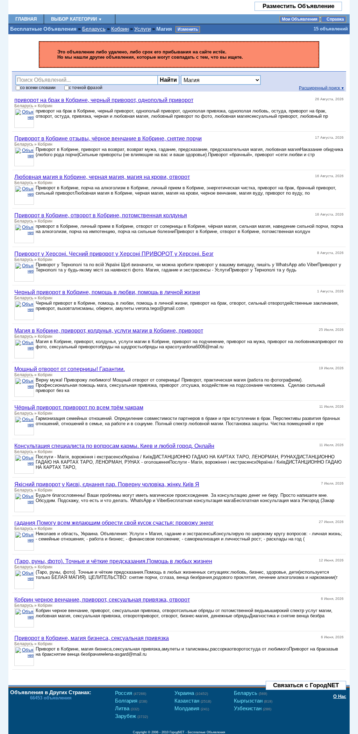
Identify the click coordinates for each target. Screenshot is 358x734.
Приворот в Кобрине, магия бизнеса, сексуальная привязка (91, 638)
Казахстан (192, 701)
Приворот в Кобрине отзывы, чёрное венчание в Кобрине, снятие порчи (108, 138)
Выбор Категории (76, 19)
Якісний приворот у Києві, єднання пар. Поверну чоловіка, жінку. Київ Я (106, 484)
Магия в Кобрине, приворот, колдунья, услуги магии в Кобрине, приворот (108, 331)
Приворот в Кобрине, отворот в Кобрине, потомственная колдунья (100, 215)
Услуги (142, 29)
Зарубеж (131, 716)
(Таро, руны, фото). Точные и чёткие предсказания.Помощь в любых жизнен (113, 561)
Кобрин (120, 29)
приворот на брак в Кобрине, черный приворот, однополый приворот (103, 100)
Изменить (188, 29)
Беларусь (94, 29)
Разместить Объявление (298, 6)
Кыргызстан (253, 701)
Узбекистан (252, 708)
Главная (26, 19)
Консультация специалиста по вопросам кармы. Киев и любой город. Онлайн (114, 446)
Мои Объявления (299, 19)
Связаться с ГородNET (306, 685)
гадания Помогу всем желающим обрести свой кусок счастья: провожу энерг (114, 523)
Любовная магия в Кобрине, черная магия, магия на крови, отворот (102, 177)
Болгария (131, 701)
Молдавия (191, 708)
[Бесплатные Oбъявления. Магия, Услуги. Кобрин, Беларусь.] (49, 7)
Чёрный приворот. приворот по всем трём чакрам (78, 407)
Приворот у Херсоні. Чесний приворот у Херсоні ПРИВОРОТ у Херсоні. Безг (114, 254)
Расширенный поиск (321, 88)
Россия (130, 693)
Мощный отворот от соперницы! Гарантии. (69, 369)
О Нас (339, 696)
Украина (191, 693)
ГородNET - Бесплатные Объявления (197, 732)
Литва (127, 708)
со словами (38, 87)
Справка (335, 19)
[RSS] (339, 675)
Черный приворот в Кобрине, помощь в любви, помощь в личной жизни (107, 292)
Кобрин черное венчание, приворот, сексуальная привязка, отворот (102, 600)
